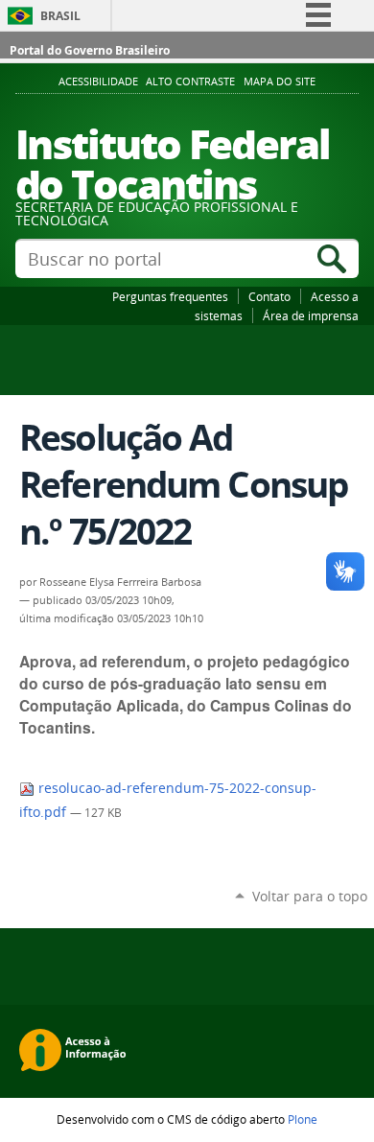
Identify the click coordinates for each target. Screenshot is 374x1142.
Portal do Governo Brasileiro (90, 50)
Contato (269, 296)
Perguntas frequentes (170, 296)
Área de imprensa (311, 315)
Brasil (60, 16)
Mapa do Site (280, 81)
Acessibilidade (98, 81)
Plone (302, 1119)
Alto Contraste (190, 81)
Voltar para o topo (309, 896)
